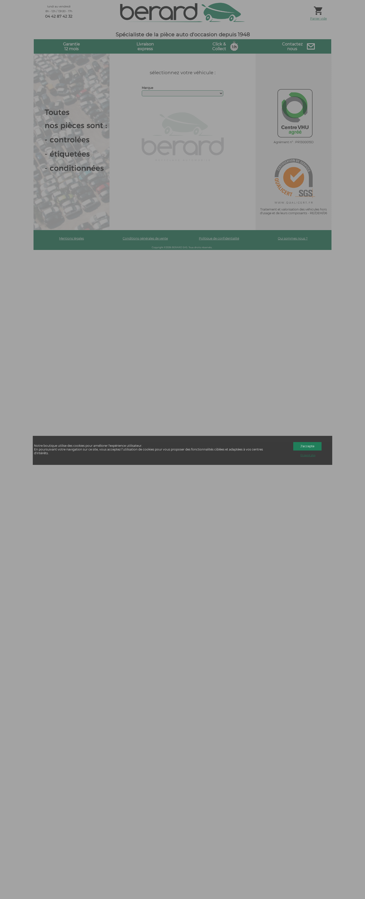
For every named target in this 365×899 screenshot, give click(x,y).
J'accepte (307, 446)
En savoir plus (307, 455)
